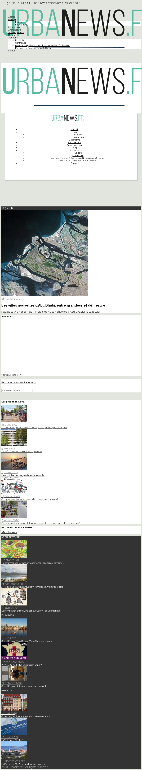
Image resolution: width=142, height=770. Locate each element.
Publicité (19, 40)
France (19, 22)
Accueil (12, 17)
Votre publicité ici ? (11, 374)
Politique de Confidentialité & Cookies (34, 48)
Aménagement (16, 32)
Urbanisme (14, 27)
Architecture (14, 30)
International (21, 24)
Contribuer (20, 43)
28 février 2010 (10, 298)
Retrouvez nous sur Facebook (18, 382)
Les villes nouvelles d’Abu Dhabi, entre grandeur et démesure (53, 305)
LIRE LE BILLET (91, 311)
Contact (12, 50)
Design (12, 35)
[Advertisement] (71, 194)
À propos (12, 37)
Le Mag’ (12, 19)
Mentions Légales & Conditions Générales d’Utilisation (42, 45)
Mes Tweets (9, 532)
